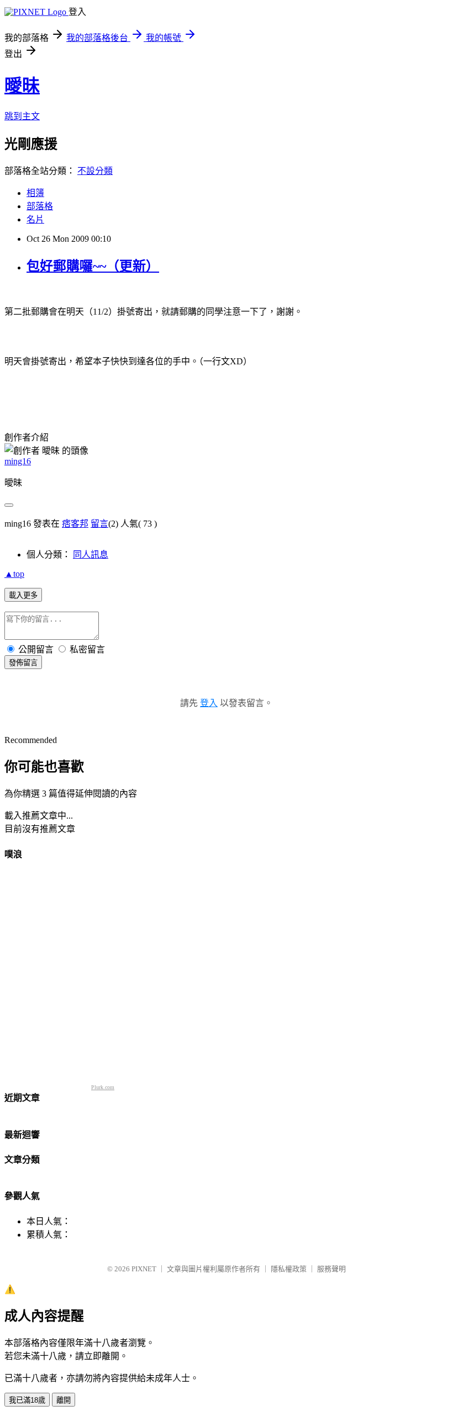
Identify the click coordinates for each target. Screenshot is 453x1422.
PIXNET (143, 1269)
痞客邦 (75, 523)
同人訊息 (90, 554)
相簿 (35, 193)
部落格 (40, 206)
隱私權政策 (289, 1269)
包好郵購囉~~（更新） (93, 266)
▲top (14, 574)
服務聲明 (331, 1269)
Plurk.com (102, 1087)
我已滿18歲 (27, 1400)
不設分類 (95, 171)
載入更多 (23, 595)
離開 (63, 1400)
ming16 (17, 461)
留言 (99, 523)
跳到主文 (22, 116)
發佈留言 (23, 663)
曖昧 (22, 85)
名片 (35, 219)
